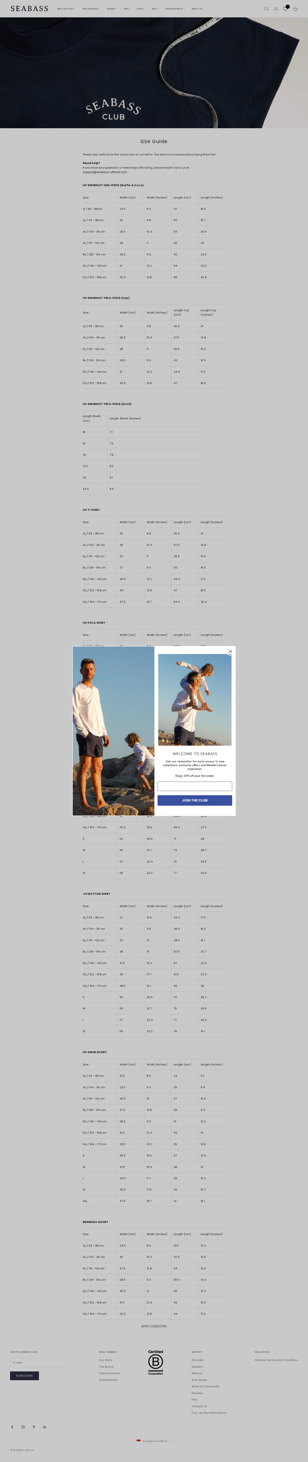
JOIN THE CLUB (195, 800)
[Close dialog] (230, 651)
